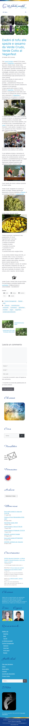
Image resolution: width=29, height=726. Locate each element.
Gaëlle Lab (5, 631)
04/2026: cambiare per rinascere (13, 542)
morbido (5, 309)
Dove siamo (5, 669)
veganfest (18, 309)
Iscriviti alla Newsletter (8, 674)
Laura (3, 125)
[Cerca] (21, 435)
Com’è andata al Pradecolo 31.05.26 (14, 530)
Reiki (4, 636)
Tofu (4, 303)
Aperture (5, 645)
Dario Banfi (19, 721)
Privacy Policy (6, 676)
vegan (11, 309)
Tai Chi (5, 638)
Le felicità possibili (7, 641)
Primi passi (6, 650)
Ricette (20, 301)
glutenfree (21, 307)
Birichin (23, 192)
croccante (5, 307)
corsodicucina (15, 305)
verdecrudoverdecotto (9, 312)
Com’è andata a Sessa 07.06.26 (13, 526)
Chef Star (6, 648)
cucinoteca (5, 285)
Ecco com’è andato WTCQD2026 (13, 538)
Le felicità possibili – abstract (16, 578)
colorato (7, 305)
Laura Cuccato (9, 61)
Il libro (3, 666)
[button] (26, 12)
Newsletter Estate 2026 (11, 522)
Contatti (4, 671)
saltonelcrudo (20, 194)
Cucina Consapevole (10, 301)
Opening (5, 634)
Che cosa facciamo (7, 664)
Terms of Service (13, 724)
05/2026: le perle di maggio (12, 534)
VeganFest (11, 63)
